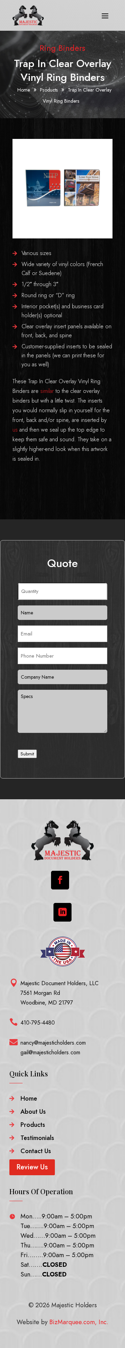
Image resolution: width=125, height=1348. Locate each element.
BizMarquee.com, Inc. (78, 1322)
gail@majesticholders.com (50, 1052)
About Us (33, 1111)
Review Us (32, 1167)
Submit (27, 754)
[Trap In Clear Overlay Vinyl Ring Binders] (62, 236)
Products (32, 1124)
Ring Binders (62, 48)
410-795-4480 (37, 1023)
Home (28, 1098)
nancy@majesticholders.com (53, 1043)
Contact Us (35, 1151)
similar (47, 391)
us (15, 430)
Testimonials (37, 1137)
